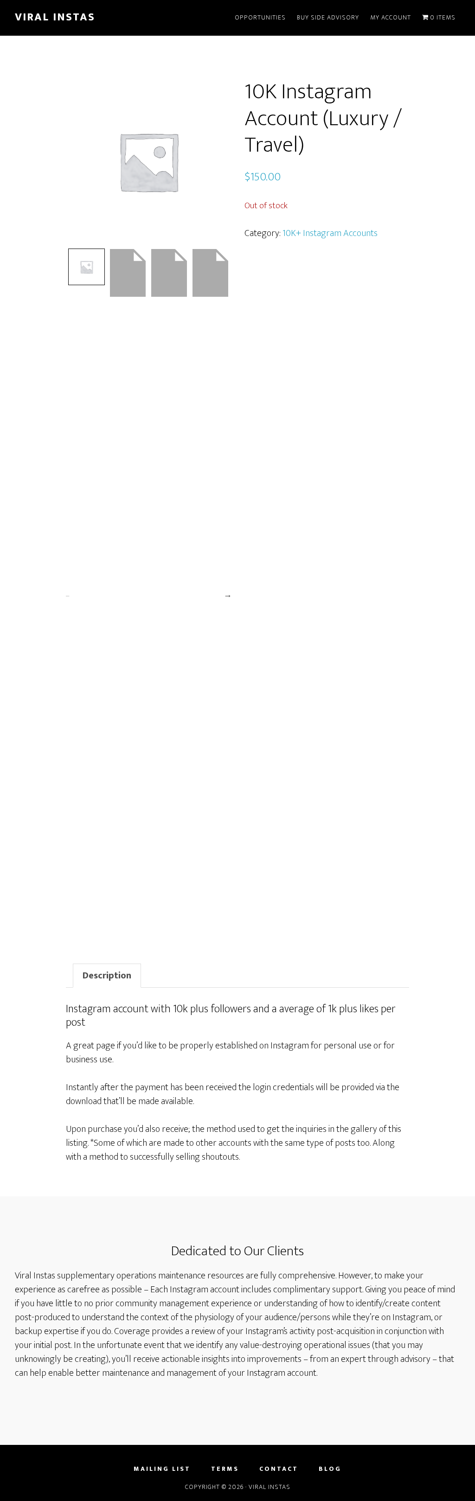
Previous (67, 594)
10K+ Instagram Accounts (330, 233)
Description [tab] (107, 976)
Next (228, 594)
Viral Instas (55, 17)
